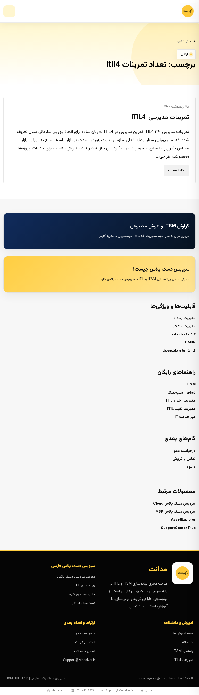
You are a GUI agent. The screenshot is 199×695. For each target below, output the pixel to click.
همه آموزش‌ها (183, 633)
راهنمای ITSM (183, 651)
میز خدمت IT (185, 417)
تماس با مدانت (84, 651)
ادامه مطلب (176, 170)
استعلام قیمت (85, 642)
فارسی (146, 690)
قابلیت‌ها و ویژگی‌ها (81, 594)
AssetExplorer (183, 520)
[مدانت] (175, 11)
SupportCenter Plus (178, 528)
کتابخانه (187, 642)
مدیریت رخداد (185, 318)
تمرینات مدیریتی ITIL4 (160, 117)
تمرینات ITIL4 (183, 660)
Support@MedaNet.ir (79, 660)
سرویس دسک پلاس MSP (175, 512)
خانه (193, 41)
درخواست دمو (185, 451)
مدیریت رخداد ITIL (181, 400)
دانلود (191, 467)
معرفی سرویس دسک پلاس (76, 576)
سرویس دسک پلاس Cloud (174, 504)
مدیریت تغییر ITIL (181, 409)
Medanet (55, 690)
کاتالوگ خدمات (184, 334)
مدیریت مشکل (184, 326)
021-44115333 (82, 690)
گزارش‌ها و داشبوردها (179, 350)
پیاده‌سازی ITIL (85, 585)
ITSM (191, 384)
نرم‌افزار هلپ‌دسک (181, 392)
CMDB (190, 342)
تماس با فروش (184, 459)
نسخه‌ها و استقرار (82, 603)
